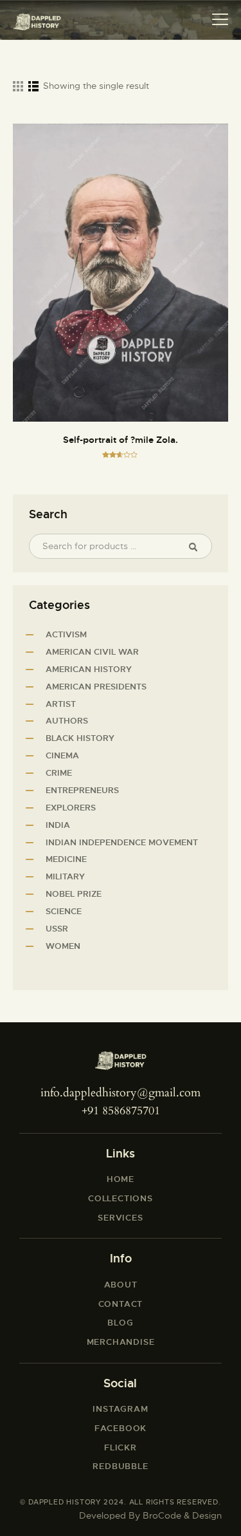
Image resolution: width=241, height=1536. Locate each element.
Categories (59, 605)
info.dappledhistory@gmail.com (120, 1093)
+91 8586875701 (121, 1111)
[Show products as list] (33, 86)
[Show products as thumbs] (18, 86)
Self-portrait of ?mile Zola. (120, 439)
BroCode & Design (182, 1515)
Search (198, 546)
